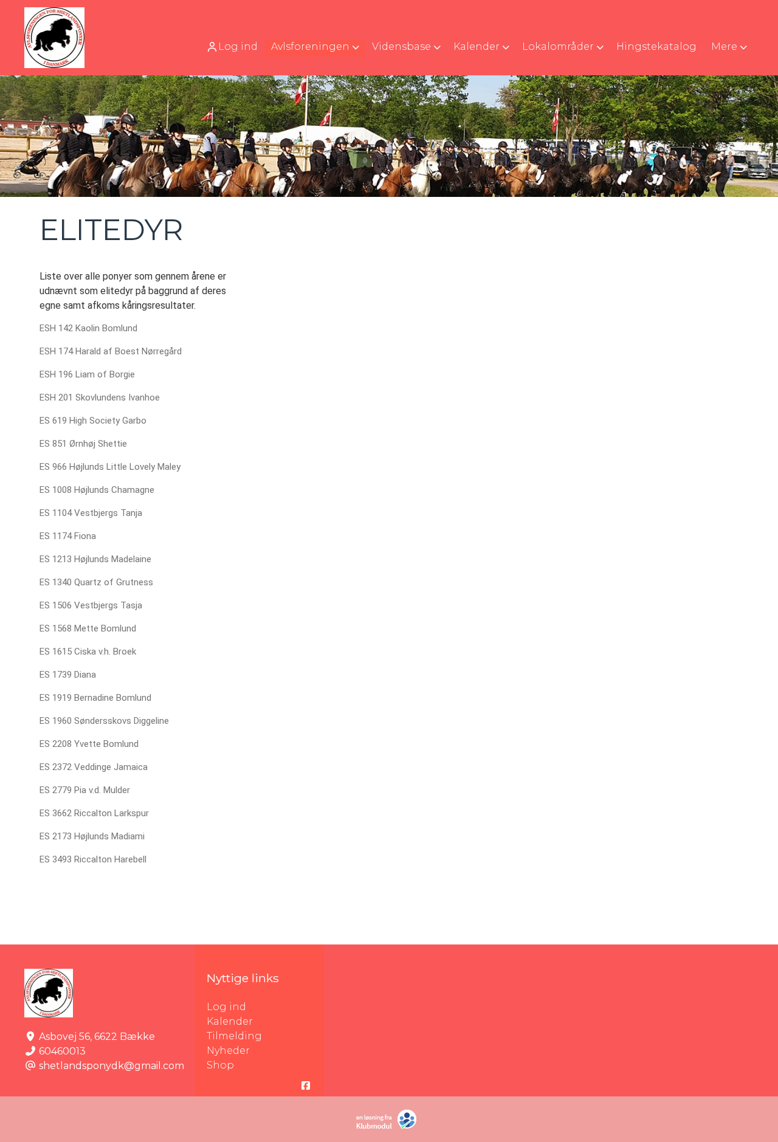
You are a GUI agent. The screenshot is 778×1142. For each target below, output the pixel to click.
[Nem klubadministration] (389, 1126)
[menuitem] (233, 46)
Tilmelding (234, 1036)
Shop (220, 1065)
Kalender (230, 1021)
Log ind (238, 46)
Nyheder (228, 1050)
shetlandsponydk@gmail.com (111, 1065)
